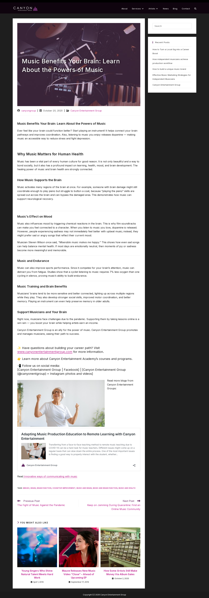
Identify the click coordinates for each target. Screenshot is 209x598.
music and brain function (105, 488)
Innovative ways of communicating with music (50, 476)
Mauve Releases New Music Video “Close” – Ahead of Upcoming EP (78, 574)
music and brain (84, 488)
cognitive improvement (63, 488)
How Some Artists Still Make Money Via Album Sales (120, 572)
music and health (127, 488)
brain (33, 488)
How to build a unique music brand (169, 69)
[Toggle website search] (195, 8)
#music (26, 488)
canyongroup (28, 110)
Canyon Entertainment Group (86, 110)
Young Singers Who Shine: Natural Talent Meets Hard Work (37, 574)
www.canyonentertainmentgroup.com (44, 352)
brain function (44, 488)
